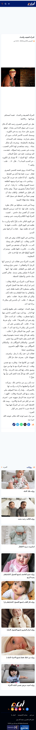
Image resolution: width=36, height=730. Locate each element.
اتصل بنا (13, 715)
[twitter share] (25, 424)
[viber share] (17, 424)
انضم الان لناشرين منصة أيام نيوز (25, 719)
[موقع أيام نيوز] (29, 3)
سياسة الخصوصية (22, 715)
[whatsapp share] (21, 424)
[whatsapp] (13, 424)
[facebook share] (28, 424)
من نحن (32, 715)
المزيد (5, 467)
